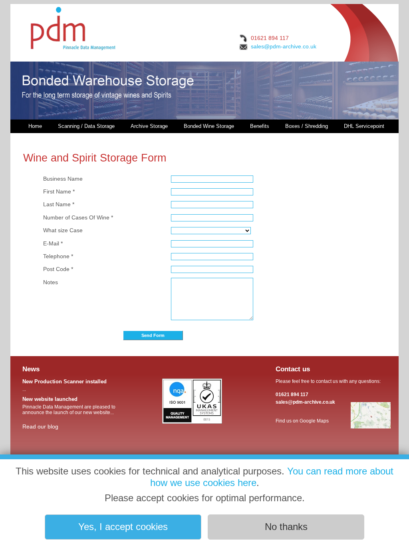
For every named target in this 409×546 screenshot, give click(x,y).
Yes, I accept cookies (123, 526)
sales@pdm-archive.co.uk (283, 46)
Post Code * (58, 269)
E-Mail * (53, 243)
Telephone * (58, 256)
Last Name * (58, 204)
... (64, 385)
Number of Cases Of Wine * (78, 217)
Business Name (63, 178)
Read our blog (40, 426)
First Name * (59, 191)
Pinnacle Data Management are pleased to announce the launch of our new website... (68, 405)
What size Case (63, 230)
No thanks (286, 526)
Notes (50, 282)
